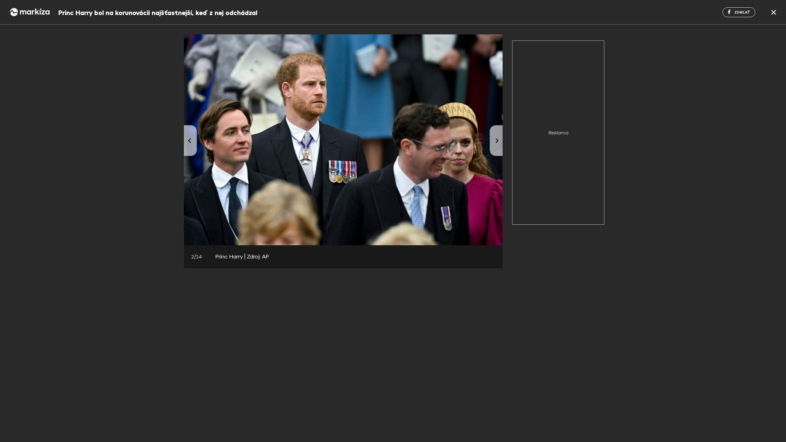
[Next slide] (496, 140)
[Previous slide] (190, 140)
